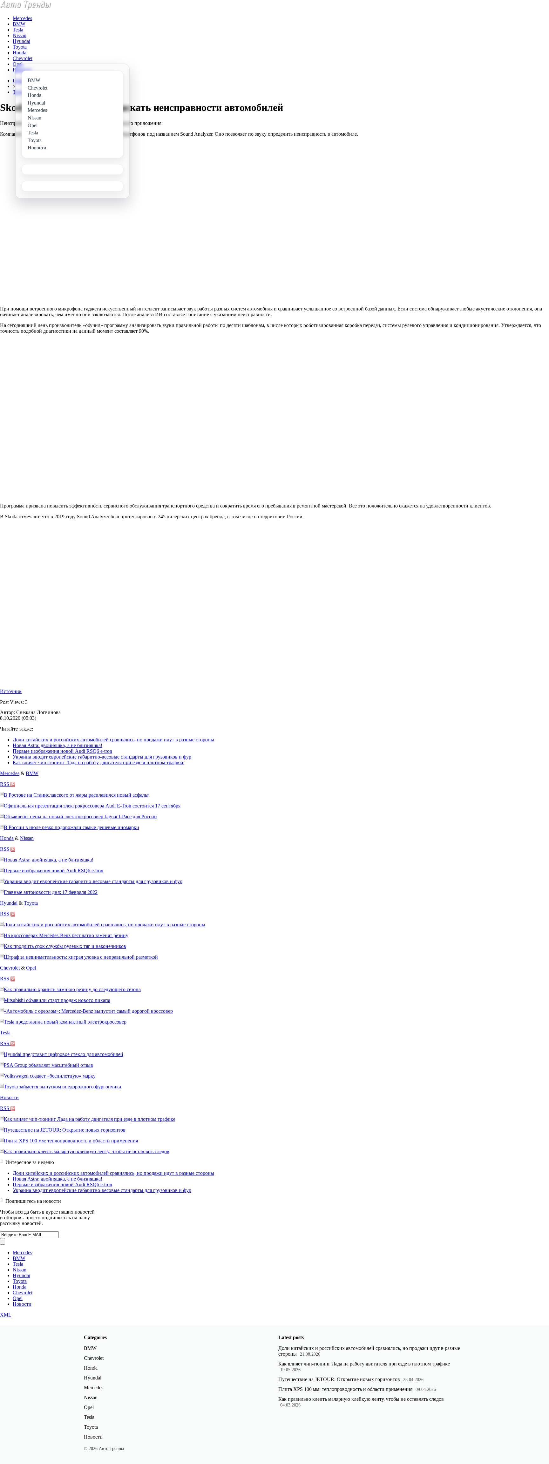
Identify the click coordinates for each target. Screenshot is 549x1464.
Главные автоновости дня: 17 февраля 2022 (51, 892)
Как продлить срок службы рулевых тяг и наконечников (65, 946)
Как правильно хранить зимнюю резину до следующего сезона (72, 989)
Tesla (18, 29)
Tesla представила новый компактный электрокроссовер (65, 1022)
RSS (5, 784)
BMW (19, 24)
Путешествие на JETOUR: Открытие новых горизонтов (64, 1130)
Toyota (20, 47)
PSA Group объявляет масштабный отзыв (48, 1065)
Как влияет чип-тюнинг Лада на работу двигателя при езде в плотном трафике (98, 762)
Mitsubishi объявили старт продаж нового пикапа (57, 1000)
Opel (18, 64)
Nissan (19, 35)
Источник (11, 691)
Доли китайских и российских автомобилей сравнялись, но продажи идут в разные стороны (113, 739)
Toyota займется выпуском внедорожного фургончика (62, 1086)
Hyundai (21, 41)
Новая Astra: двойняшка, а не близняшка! (57, 745)
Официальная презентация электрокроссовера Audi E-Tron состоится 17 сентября (92, 805)
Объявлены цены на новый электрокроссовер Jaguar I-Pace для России (80, 816)
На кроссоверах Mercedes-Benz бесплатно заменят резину (66, 935)
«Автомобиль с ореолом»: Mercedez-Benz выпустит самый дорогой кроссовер (88, 1011)
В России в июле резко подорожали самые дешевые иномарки (71, 827)
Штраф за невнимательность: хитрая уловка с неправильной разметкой (81, 957)
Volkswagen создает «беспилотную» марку (50, 1076)
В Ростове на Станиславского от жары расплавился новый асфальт (76, 795)
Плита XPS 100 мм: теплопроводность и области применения (71, 1140)
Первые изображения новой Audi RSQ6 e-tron (62, 751)
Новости (9, 1097)
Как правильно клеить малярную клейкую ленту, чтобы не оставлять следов (86, 1151)
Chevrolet (22, 58)
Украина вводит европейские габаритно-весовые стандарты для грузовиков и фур (102, 756)
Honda (19, 52)
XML (5, 1315)
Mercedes (22, 18)
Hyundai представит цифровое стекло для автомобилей (63, 1054)
